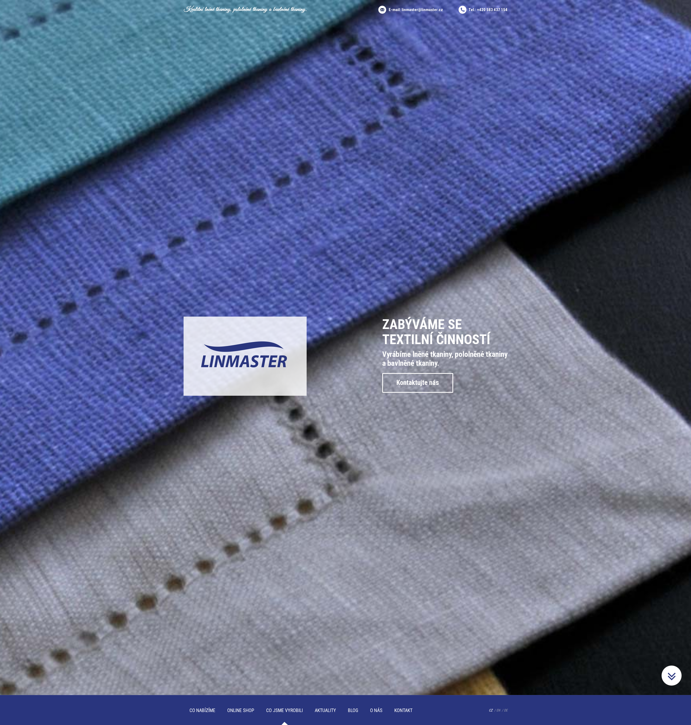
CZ (491, 710)
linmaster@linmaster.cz (422, 9)
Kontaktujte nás (418, 383)
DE (505, 710)
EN (498, 710)
